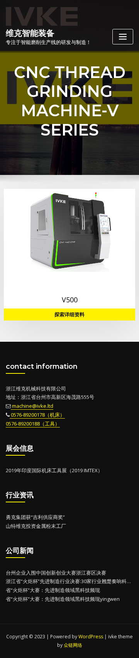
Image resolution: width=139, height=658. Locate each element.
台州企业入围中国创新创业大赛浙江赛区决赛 (56, 572)
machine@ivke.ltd (32, 405)
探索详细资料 (69, 314)
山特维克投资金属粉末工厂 (36, 525)
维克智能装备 (30, 33)
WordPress (90, 636)
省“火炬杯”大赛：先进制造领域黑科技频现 (53, 590)
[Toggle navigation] (122, 37)
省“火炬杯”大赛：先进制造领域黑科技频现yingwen (63, 598)
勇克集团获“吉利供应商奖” (35, 517)
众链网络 (73, 645)
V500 (70, 299)
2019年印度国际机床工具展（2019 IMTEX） (54, 470)
